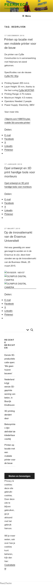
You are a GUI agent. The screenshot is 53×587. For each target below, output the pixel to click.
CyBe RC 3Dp (11, 75)
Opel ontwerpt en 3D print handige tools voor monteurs (19, 172)
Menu (28, 15)
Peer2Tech (16, 4)
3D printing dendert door (9, 414)
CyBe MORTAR (26, 90)
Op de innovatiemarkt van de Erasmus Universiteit (18, 236)
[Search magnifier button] (32, 330)
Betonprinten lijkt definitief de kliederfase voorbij (9, 431)
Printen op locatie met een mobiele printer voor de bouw (20, 43)
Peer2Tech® (6, 583)
